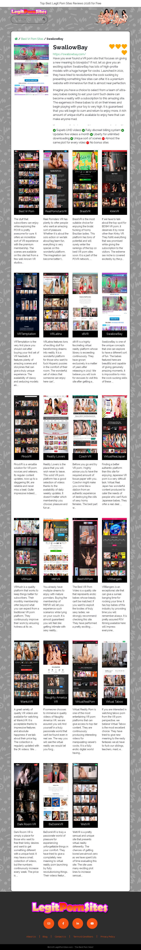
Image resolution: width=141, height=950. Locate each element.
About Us (31, 936)
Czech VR (85, 456)
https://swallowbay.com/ (69, 54)
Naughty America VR (56, 699)
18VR (85, 334)
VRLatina (56, 334)
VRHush (26, 579)
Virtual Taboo (114, 701)
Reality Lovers (56, 456)
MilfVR (56, 579)
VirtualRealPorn (85, 701)
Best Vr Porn (26, 211)
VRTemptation (26, 334)
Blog (45, 936)
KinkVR (114, 211)
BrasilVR (85, 211)
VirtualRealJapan (114, 456)
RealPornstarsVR (56, 211)
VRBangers (114, 579)
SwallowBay (114, 334)
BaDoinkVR (56, 824)
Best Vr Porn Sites (32, 39)
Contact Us (60, 936)
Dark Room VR (26, 824)
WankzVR (26, 701)
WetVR (85, 824)
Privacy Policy (108, 936)
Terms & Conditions (83, 936)
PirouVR (26, 456)
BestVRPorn (85, 579)
